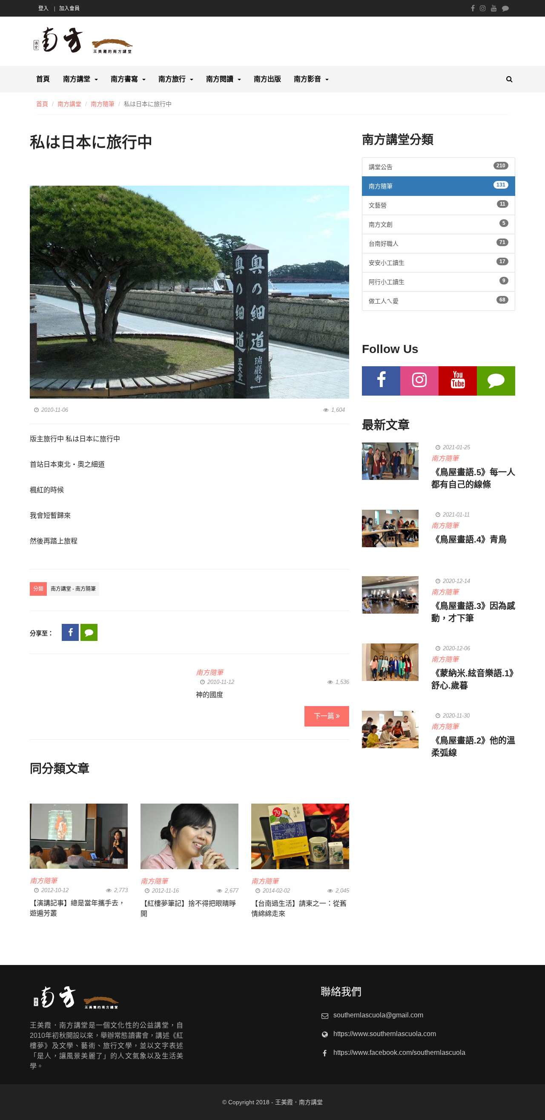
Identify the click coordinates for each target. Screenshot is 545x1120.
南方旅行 (172, 79)
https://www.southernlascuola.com (384, 1033)
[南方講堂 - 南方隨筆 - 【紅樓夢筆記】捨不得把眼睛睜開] (189, 836)
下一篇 (325, 716)
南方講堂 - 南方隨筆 (73, 589)
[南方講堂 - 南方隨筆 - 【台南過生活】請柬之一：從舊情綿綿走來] (300, 836)
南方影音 (307, 79)
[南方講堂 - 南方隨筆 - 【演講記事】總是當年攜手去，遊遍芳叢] (79, 836)
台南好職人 (437, 243)
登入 (43, 8)
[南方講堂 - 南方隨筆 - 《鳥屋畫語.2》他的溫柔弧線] (390, 729)
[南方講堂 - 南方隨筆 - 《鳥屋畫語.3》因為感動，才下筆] (390, 595)
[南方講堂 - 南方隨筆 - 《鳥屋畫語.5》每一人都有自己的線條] (390, 461)
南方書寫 (124, 79)
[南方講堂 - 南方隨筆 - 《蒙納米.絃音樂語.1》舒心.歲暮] (390, 662)
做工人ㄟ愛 (437, 300)
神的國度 (209, 694)
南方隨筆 (103, 104)
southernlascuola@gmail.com (378, 1015)
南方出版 (267, 79)
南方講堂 (76, 79)
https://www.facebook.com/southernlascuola (399, 1052)
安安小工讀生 (437, 262)
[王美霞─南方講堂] (106, 42)
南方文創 (437, 224)
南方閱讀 (219, 79)
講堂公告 (437, 166)
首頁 (43, 79)
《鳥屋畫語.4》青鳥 (469, 539)
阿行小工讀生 (437, 281)
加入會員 (69, 8)
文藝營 (437, 205)
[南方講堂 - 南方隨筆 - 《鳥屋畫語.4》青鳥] (390, 528)
